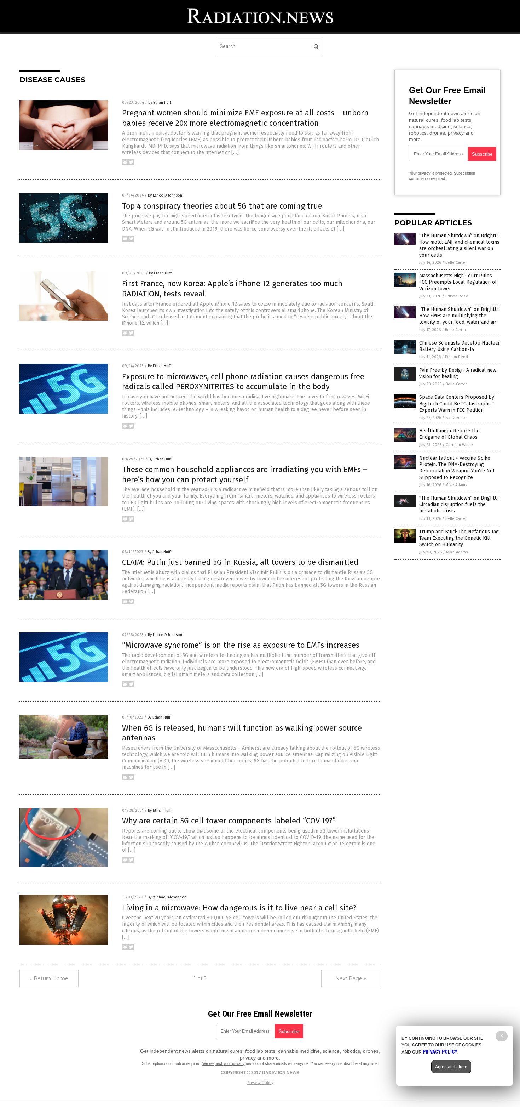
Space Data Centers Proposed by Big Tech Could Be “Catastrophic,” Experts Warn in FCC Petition (457, 403)
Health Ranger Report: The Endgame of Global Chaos (449, 434)
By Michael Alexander (167, 897)
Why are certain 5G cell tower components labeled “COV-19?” (229, 820)
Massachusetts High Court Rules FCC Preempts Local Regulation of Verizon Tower (458, 282)
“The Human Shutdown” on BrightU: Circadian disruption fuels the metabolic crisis (459, 504)
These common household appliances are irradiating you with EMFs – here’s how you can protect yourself (244, 474)
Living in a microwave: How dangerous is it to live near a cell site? (239, 908)
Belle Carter (456, 262)
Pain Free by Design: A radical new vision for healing (457, 373)
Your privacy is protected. (431, 173)
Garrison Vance (459, 445)
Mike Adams (456, 485)
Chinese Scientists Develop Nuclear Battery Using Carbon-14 (459, 346)
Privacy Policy (260, 1082)
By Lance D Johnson (165, 195)
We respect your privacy (223, 1063)
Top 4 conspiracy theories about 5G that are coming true (222, 206)
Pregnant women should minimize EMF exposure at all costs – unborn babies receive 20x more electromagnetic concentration (245, 118)
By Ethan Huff (159, 102)
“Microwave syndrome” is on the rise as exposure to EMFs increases (240, 645)
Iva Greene (455, 417)
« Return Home (49, 978)
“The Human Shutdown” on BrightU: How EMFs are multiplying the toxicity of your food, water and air (459, 315)
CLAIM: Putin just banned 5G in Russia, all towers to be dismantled (240, 562)
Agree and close (451, 1066)
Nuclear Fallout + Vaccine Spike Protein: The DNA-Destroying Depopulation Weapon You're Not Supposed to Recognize (457, 468)
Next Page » (350, 978)
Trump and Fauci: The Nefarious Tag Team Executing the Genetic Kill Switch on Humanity (459, 538)
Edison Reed (456, 296)
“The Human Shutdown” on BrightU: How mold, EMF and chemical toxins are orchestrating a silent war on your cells (459, 245)
